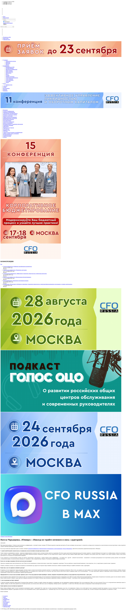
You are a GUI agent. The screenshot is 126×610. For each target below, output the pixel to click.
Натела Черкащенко (67, 548)
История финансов (7, 134)
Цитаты (5, 137)
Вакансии (8, 62)
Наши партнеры (9, 71)
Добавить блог (9, 84)
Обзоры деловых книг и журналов (11, 133)
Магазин (5, 89)
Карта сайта (5, 38)
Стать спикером (9, 78)
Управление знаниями (8, 125)
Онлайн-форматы (10, 68)
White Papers (6, 126)
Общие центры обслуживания (10, 117)
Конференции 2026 (10, 67)
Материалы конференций (11, 69)
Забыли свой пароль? (8, 23)
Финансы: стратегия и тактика (10, 114)
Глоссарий (8, 81)
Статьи (4, 87)
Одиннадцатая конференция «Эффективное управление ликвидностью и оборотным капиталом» (25, 273)
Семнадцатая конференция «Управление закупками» (15, 270)
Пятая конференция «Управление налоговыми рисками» (16, 280)
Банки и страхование (8, 123)
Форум (7, 64)
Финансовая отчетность (8, 119)
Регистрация (6, 17)
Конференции (6, 65)
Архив (7, 82)
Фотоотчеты (8, 73)
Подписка (5, 604)
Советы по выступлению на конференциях (12, 132)
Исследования (6, 88)
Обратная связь (6, 39)
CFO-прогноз (6, 128)
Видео (7, 74)
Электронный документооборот (10, 113)
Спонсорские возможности (12, 77)
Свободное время (7, 136)
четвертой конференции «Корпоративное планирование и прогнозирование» (45, 548)
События (5, 86)
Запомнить (7, 21)
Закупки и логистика (8, 115)
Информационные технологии (10, 118)
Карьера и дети (6, 130)
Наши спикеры (9, 70)
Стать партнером (9, 80)
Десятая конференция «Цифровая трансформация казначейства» (17, 266)
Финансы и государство (8, 127)
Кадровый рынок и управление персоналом (13, 124)
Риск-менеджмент (7, 120)
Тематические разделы (11, 61)
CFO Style (5, 131)
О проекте (5, 60)
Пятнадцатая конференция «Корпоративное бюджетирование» (17, 277)
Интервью (5, 110)
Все (1, 264)
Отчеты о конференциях (8, 111)
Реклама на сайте (7, 37)
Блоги (4, 83)
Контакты (8, 63)
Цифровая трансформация (9, 112)
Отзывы (7, 75)
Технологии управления (8, 121)
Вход (4, 16)
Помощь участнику (10, 76)
